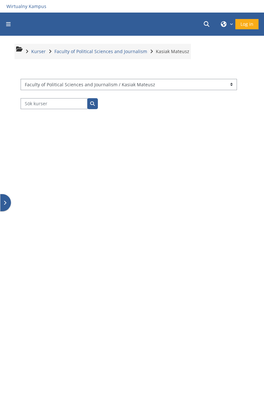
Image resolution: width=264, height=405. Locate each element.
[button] (207, 24)
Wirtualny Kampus (26, 6)
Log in (246, 24)
